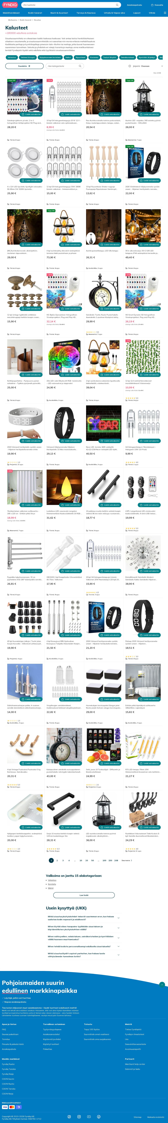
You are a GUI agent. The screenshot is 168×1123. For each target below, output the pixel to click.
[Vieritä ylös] (162, 985)
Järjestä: (136, 66)
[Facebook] (99, 1116)
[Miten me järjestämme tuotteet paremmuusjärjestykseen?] (130, 66)
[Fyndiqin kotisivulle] (10, 5)
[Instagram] (79, 1116)
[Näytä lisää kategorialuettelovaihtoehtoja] (165, 13)
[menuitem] (11, 13)
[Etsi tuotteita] (117, 5)
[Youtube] (89, 1116)
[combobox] (71, 5)
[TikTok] (69, 1116)
